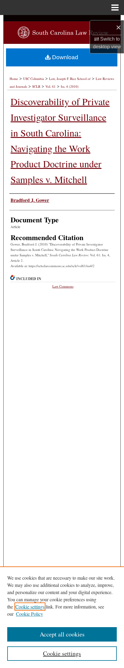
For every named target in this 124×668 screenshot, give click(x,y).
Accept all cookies (62, 634)
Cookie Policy (29, 614)
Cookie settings (30, 606)
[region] (62, 617)
